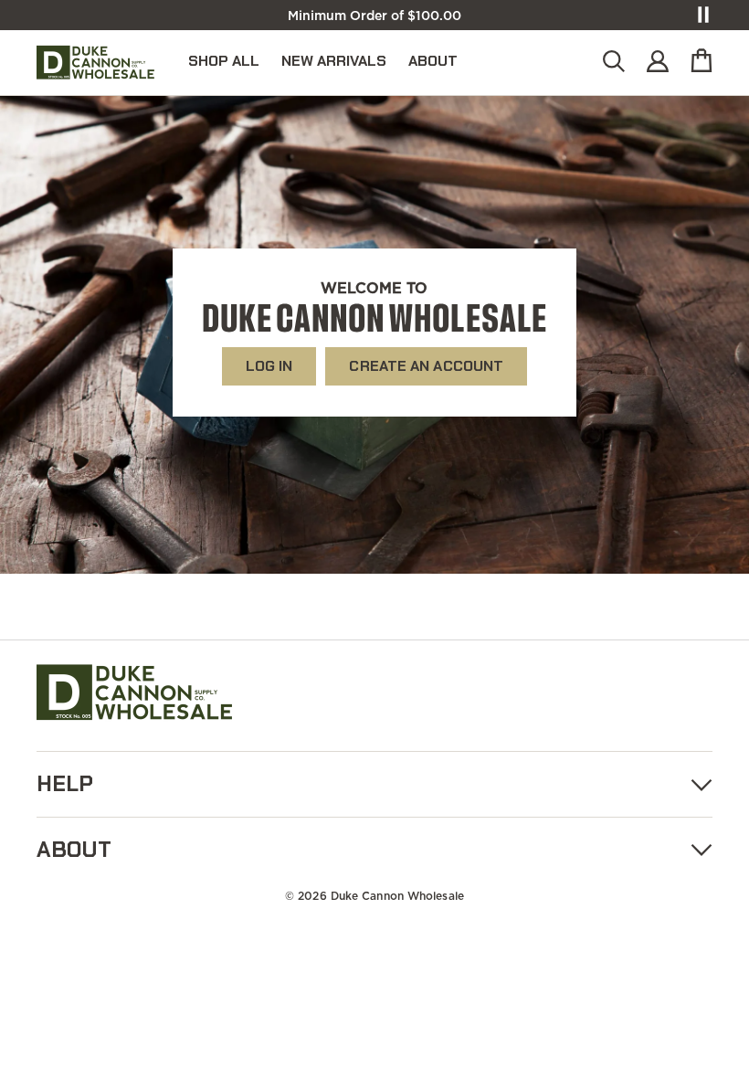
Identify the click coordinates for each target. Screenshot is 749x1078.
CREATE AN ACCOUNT (426, 365)
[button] (614, 62)
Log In (269, 365)
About (433, 60)
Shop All (223, 60)
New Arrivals (333, 60)
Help (65, 783)
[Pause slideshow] (703, 14)
